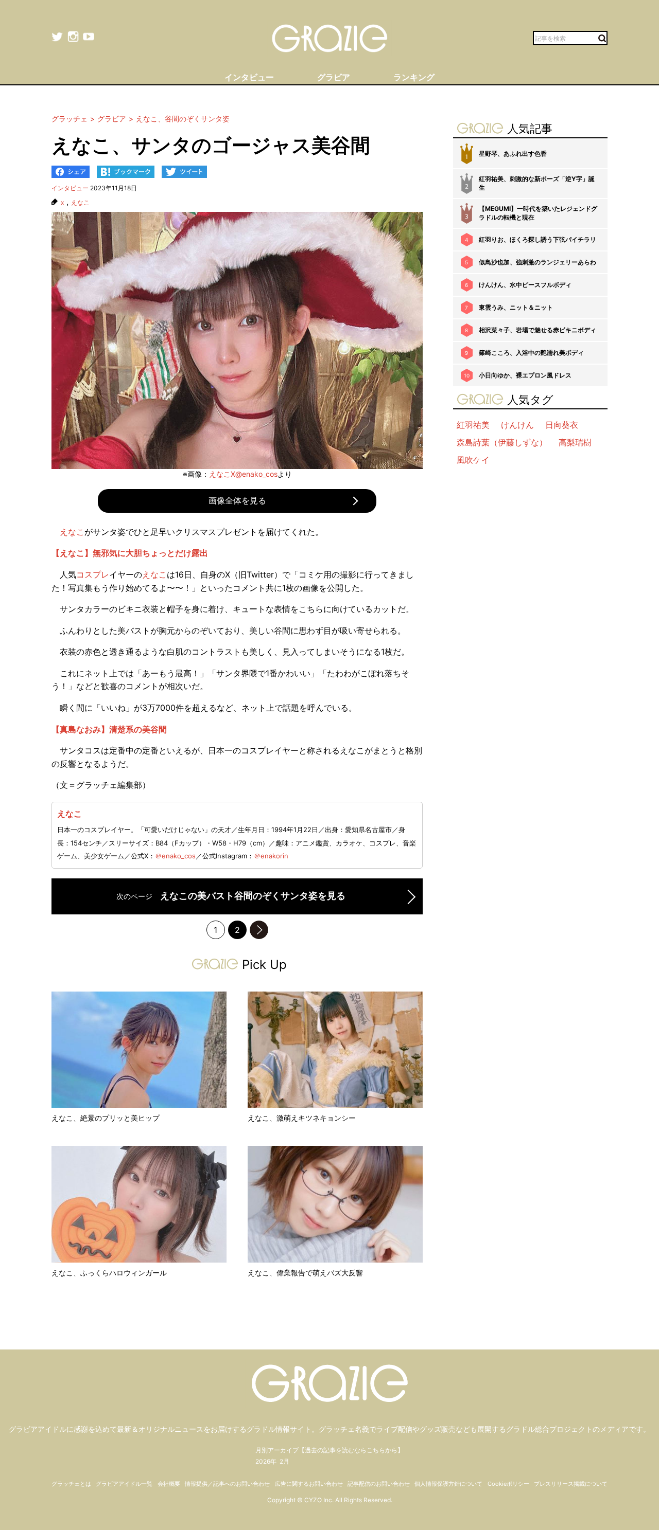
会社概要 (169, 1483)
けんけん (517, 425)
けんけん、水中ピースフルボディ (525, 285)
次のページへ (259, 930)
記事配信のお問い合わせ (379, 1483)
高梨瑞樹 (575, 442)
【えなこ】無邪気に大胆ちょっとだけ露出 (129, 553)
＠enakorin (271, 856)
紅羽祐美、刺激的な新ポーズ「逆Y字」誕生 (537, 183)
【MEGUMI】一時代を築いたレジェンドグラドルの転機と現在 (538, 213)
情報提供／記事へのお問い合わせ (227, 1483)
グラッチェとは (71, 1483)
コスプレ (92, 574)
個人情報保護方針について (448, 1483)
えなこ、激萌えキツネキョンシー (302, 1117)
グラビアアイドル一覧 (124, 1483)
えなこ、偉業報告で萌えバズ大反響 (305, 1272)
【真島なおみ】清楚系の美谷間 (109, 729)
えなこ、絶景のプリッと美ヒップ (105, 1117)
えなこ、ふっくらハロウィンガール (109, 1272)
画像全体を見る (237, 500)
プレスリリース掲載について (571, 1483)
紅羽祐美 (473, 425)
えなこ (80, 203)
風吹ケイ (473, 460)
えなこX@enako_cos (243, 474)
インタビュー (70, 188)
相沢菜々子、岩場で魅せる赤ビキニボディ (537, 330)
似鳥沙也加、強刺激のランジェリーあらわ (537, 262)
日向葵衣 (561, 425)
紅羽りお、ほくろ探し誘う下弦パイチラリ (537, 239)
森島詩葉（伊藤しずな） (502, 442)
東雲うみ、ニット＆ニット (516, 307)
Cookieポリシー (508, 1483)
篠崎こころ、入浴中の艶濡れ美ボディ (531, 352)
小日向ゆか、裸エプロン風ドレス (525, 375)
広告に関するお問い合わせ (309, 1483)
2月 (284, 1461)
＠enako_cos (175, 856)
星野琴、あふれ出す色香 (513, 153)
